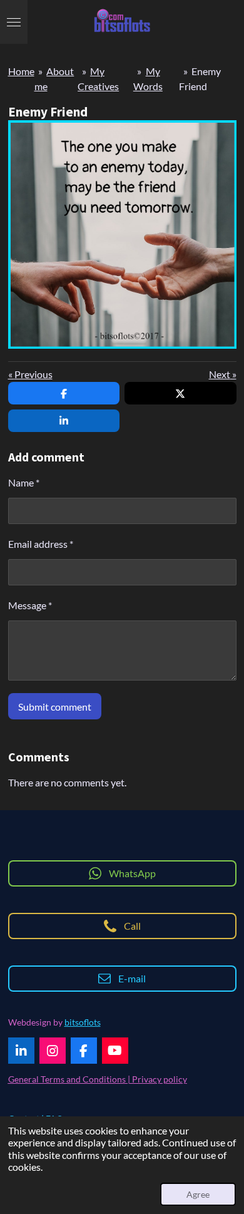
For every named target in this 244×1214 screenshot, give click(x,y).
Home (21, 71)
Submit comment (54, 706)
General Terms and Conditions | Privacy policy (97, 1079)
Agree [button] (198, 1194)
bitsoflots (82, 1022)
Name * (23, 482)
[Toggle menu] (14, 22)
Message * (30, 605)
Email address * (40, 544)
